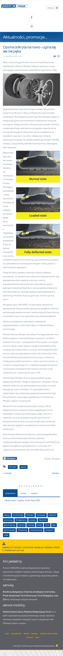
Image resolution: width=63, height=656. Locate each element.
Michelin (30, 515)
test (54, 525)
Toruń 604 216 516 (14, 550)
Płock (5, 595)
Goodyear (41, 515)
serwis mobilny (14, 605)
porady (32, 520)
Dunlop (31, 525)
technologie (9, 530)
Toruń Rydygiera (45, 595)
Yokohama (22, 530)
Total (47, 525)
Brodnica (7, 591)
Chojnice (28, 591)
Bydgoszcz (17, 591)
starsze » (56, 473)
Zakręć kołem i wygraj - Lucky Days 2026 (22, 500)
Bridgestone (21, 520)
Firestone (49, 530)
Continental (18, 515)
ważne (34, 493)
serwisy (8, 585)
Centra (21, 525)
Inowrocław (49, 591)
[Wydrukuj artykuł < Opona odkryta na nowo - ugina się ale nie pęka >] (54, 56)
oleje (6, 535)
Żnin (5, 599)
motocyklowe (36, 530)
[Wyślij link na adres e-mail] (58, 56)
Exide (39, 525)
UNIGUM (52, 515)
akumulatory (9, 525)
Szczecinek (14, 595)
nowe (23, 493)
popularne (10, 493)
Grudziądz (38, 591)
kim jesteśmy (12, 561)
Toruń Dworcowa (28, 595)
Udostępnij (11, 458)
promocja (8, 520)
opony (7, 515)
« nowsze (7, 473)
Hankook (43, 520)
